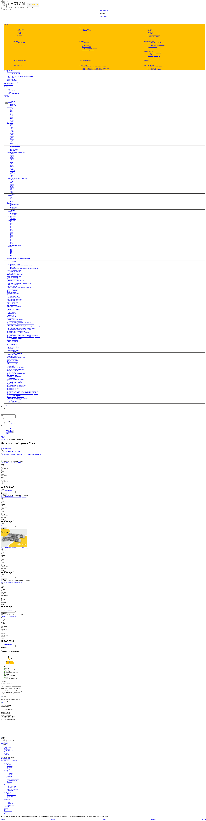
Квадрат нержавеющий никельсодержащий (94, 66)
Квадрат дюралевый (12, 273)
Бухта (11, 111)
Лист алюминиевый (12, 279)
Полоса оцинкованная (13, 342)
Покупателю (7, 86)
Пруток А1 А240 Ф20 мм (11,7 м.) (10, 616)
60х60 (12, 165)
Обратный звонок (5, 760)
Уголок (6, 808)
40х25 (12, 182)
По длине (9, 107)
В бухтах (19, 35)
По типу (9, 102)
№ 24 (11, 236)
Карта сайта (14, 760)
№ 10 (11, 226)
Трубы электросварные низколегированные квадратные (22, 394)
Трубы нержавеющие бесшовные (16, 331)
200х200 (12, 176)
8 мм (11, 126)
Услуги (53, 819)
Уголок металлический (20, 60)
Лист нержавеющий (15, 395)
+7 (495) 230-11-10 (103, 11)
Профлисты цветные (88, 49)
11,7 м (7, 421)
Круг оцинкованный (12, 340)
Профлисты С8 (86, 42)
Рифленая (13, 105)
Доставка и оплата (9, 83)
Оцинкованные (14, 204)
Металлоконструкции (13, 82)
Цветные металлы (149, 65)
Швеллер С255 (11, 790)
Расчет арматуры (8, 85)
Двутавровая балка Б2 (13, 780)
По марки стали (11, 112)
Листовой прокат (149, 41)
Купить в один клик (6, 490)
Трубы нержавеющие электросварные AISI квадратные (22, 335)
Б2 (11, 249)
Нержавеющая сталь (84, 65)
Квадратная (10, 793)
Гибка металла (11, 74)
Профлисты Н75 (86, 47)
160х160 (12, 175)
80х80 (12, 166)
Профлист (81, 41)
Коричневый (13, 207)
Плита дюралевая (12, 286)
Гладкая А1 (20, 30)
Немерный (10, 773)
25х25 (12, 158)
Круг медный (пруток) (13, 309)
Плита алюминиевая (12, 284)
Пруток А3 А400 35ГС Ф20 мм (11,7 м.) (11, 582)
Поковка (12, 267)
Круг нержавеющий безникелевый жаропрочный (95, 68)
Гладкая (12, 104)
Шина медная (11, 303)
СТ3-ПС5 (13, 219)
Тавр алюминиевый (12, 289)
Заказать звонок (103, 16)
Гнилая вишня (14, 205)
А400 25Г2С (9, 430)
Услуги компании (9, 70)
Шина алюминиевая (12, 302)
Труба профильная (84, 27)
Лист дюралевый (152, 68)
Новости (9, 89)
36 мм (12, 141)
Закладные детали (12, 80)
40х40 (12, 162)
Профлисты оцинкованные (89, 48)
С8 (11, 197)
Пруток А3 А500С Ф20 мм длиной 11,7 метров (13, 497)
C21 (11, 200)
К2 (11, 252)
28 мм (12, 139)
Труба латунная (11, 316)
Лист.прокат (7, 809)
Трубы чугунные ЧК (12, 389)
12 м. (11, 108)
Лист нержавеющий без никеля (156, 45)
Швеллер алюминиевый (13, 297)
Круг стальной (18, 65)
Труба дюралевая (11, 292)
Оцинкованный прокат (16, 338)
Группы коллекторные (13, 372)
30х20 (12, 179)
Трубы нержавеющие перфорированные (18, 332)
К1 (11, 251)
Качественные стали (15, 263)
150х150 (12, 174)
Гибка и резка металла (13, 93)
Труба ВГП (10, 383)
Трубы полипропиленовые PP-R (16, 357)
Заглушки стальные (12, 360)
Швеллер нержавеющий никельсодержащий (19, 329)
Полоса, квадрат (148, 51)
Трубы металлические (15, 382)
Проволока (147, 60)
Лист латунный (11, 313)
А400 (11, 121)
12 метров (10, 798)
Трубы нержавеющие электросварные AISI (19, 334)
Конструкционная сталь (13, 264)
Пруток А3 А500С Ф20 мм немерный (11, 462)
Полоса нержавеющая (154, 56)
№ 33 (11, 240)
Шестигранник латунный (14, 300)
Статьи (9, 88)
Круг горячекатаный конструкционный (21, 265)
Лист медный (10, 315)
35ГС (11, 117)
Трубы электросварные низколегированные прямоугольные (23, 391)
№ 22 (11, 235)
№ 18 (11, 232)
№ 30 (11, 239)
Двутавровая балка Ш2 (154, 36)
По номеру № (11, 220)
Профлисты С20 (86, 44)
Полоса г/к (150, 54)
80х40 (12, 189)
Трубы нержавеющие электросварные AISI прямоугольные (23, 337)
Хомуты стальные (12, 363)
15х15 (12, 155)
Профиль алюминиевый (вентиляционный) (19, 287)
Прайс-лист (7, 749)
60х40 (12, 188)
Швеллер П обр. (21, 42)
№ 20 (11, 233)
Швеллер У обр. (21, 44)
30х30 (12, 159)
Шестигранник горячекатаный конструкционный (24, 268)
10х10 (12, 153)
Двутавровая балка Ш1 (154, 35)
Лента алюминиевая (12, 277)
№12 (11, 227)
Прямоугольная (11, 795)
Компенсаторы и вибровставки (15, 367)
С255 (11, 217)
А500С (12, 115)
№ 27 (11, 237)
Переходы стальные (12, 356)
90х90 (12, 168)
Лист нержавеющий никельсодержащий (18, 398)
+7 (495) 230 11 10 (5, 759)
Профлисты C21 (86, 45)
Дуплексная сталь (152, 47)
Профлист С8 (10, 800)
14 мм (12, 130)
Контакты (6, 96)
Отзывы (9, 92)
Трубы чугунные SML (13, 388)
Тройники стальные (12, 362)
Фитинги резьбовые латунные (15, 369)
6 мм (11, 124)
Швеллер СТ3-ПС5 (12, 789)
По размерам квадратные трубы (16, 152)
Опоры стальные (11, 366)
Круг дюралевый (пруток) (155, 69)
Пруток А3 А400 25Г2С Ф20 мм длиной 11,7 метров (15, 548)
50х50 (12, 163)
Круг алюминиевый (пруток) (15, 274)
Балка (5, 777)
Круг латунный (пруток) (14, 308)
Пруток (6, 770)
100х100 (12, 169)
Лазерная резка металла (13, 73)
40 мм (39, 454)
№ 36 (11, 242)
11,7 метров (20, 33)
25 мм (12, 137)
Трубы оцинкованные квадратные (16, 385)
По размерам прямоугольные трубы (17, 178)
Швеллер (16, 41)
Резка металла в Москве (13, 72)
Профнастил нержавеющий (14, 402)
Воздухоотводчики (12, 375)
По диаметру (10, 123)
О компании (7, 747)
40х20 (12, 181)
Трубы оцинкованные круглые (15, 386)
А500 (11, 114)
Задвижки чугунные (12, 370)
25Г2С (12, 120)
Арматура (16, 27)
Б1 (11, 248)
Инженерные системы (15, 353)
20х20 (12, 156)
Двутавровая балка (149, 27)
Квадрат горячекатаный (154, 53)
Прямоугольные (86, 30)
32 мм (12, 140)
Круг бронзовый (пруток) (14, 306)
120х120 (12, 171)
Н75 (11, 201)
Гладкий (9, 776)
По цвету (9, 203)
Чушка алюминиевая (13, 296)
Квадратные (85, 29)
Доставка (103, 819)
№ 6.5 (11, 223)
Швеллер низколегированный (156, 44)
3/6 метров (10, 796)
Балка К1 (150, 32)
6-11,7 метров (9, 423)
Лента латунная (11, 310)
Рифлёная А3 (20, 29)
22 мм (12, 136)
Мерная (9, 764)
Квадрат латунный (12, 305)
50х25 (12, 184)
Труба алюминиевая (12, 290)
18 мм (12, 133)
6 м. (11, 110)
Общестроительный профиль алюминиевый (19, 283)
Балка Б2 (150, 30)
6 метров (19, 32)
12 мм (12, 128)
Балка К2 (150, 33)
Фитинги (12, 378)
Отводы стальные (12, 354)
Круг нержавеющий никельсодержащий (93, 69)
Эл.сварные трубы (9, 813)
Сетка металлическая (85, 60)
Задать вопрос (15, 703)
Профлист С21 (11, 803)
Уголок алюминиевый (13, 293)
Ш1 (11, 253)
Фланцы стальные (12, 359)
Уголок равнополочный (16, 256)
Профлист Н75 (11, 805)
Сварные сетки (11, 79)
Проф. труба (7, 792)
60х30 (12, 185)
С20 (11, 198)
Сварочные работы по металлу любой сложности (20, 76)
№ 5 (11, 222)
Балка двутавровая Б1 (13, 779)
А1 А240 (8, 428)
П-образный (13, 213)
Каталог (6, 24)
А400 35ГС (9, 432)
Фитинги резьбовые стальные (15, 379)
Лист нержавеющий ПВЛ (155, 42)
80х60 (12, 191)
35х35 (12, 160)
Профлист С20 (11, 802)
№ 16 (11, 230)
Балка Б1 (150, 29)
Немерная (9, 766)
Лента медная (11, 312)
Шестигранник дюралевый (155, 66)
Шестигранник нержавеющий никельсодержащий (21, 328)
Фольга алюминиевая (13, 294)
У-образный (13, 214)
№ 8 (11, 224)
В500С (12, 118)
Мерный (9, 771)
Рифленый (8, 448)
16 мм (12, 131)
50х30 (12, 187)
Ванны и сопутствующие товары (16, 373)
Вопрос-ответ (11, 90)
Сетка (5, 812)
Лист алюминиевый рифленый (15, 280)
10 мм (12, 127)
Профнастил (10, 77)
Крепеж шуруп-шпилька (14, 364)
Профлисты (7, 799)
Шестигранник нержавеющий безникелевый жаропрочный (23, 326)
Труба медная (10, 318)
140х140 (12, 172)
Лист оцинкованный (12, 341)
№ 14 (11, 229)
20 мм (12, 134)
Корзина (153, 819)
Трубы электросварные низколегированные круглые (21, 392)
